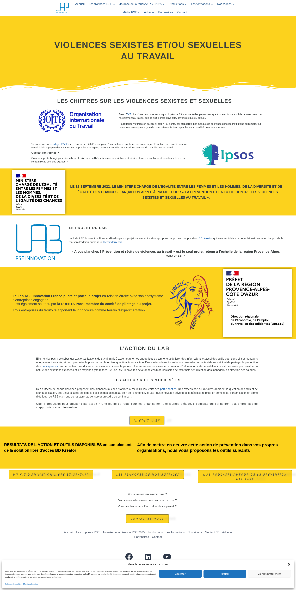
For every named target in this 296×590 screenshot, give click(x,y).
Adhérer (149, 12)
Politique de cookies (13, 584)
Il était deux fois (112, 242)
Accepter (180, 573)
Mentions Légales (30, 584)
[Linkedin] (148, 557)
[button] (289, 564)
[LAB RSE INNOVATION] (62, 8)
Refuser (224, 573)
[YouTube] (167, 557)
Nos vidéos (195, 532)
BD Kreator (205, 238)
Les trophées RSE (88, 532)
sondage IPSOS (59, 144)
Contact (182, 12)
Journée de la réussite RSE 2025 (123, 532)
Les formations (175, 532)
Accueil (80, 4)
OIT (129, 114)
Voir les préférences (269, 573)
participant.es (50, 366)
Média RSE (212, 532)
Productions (155, 532)
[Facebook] (129, 557)
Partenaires (165, 12)
